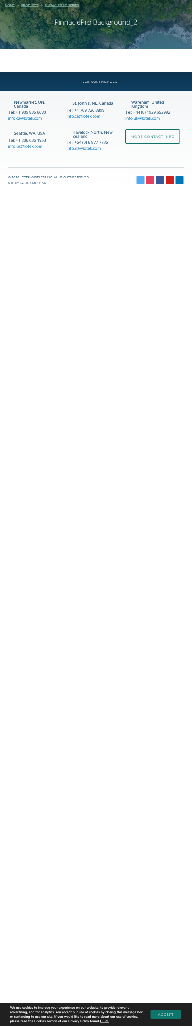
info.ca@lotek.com (25, 118)
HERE (104, 1021)
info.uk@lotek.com (142, 118)
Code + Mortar (33, 183)
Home (10, 5)
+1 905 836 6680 (31, 112)
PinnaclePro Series (61, 5)
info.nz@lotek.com (83, 148)
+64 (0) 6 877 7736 (91, 142)
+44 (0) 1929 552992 (151, 112)
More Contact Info (152, 137)
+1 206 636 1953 (31, 140)
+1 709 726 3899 (89, 110)
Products (29, 5)
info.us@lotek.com (25, 146)
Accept (166, 1014)
